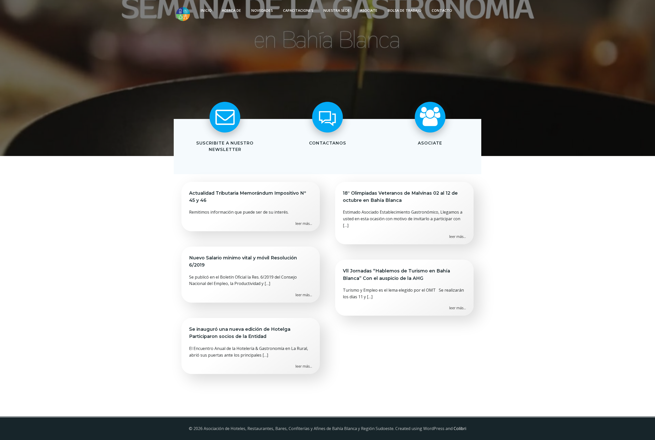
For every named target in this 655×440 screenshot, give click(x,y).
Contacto (442, 10)
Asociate (368, 10)
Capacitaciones (298, 10)
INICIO (206, 10)
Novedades (262, 10)
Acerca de (231, 10)
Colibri (460, 428)
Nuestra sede (336, 10)
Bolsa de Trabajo (404, 10)
